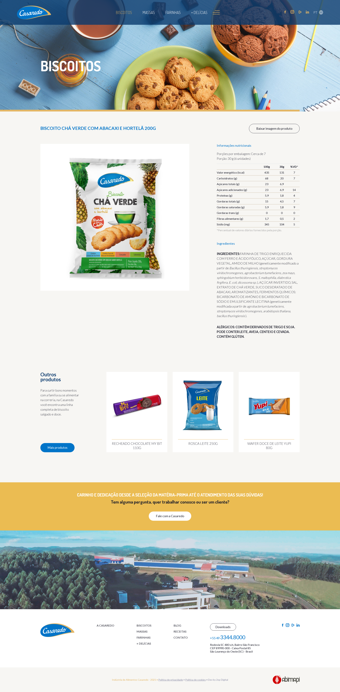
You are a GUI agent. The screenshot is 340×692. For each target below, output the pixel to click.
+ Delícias (199, 12)
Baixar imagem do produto (274, 128)
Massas (149, 12)
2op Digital (222, 679)
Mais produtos (57, 447)
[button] (318, 12)
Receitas (180, 631)
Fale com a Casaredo (170, 516)
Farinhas (173, 12)
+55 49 (227, 637)
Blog (177, 625)
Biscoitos (124, 12)
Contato (181, 637)
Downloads (223, 627)
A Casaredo (105, 625)
